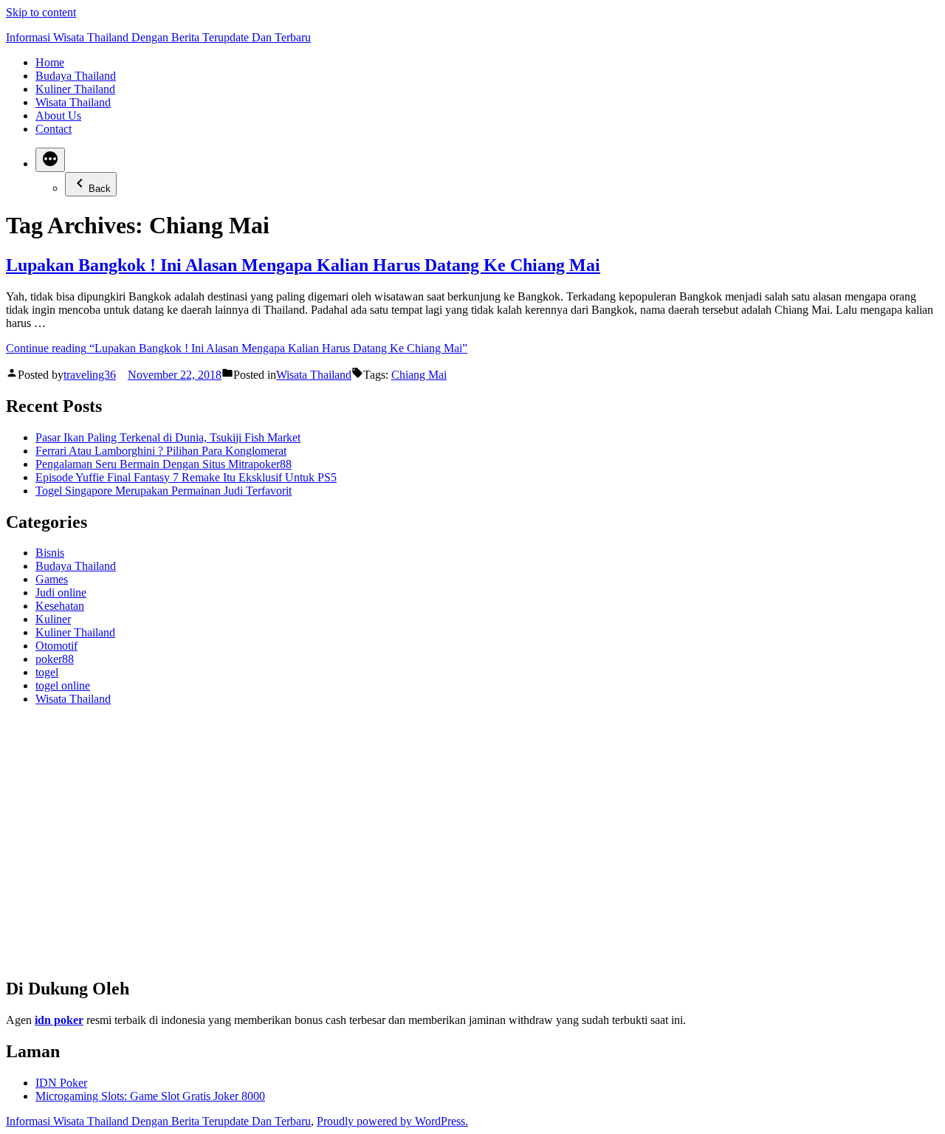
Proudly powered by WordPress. (392, 1121)
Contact (53, 129)
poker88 (54, 659)
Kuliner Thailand (75, 89)
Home (49, 62)
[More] (50, 160)
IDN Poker (61, 1082)
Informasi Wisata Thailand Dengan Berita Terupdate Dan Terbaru (158, 37)
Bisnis (49, 552)
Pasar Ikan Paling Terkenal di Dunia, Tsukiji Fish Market (167, 437)
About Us (58, 115)
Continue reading (236, 348)
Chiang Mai (419, 374)
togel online (62, 685)
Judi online (60, 592)
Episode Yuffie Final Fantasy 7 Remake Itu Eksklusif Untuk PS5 (186, 477)
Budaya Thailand (75, 75)
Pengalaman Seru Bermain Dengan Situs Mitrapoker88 (163, 464)
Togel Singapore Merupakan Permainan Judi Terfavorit (163, 490)
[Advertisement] (449, 847)
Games (51, 579)
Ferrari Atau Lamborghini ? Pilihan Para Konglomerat (160, 450)
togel (46, 672)
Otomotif (56, 645)
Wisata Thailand (73, 102)
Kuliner (53, 619)
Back (100, 188)
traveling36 (89, 374)
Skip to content (41, 12)
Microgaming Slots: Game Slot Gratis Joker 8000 (150, 1096)
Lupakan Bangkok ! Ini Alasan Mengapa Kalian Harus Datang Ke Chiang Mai (303, 265)
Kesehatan (59, 605)
